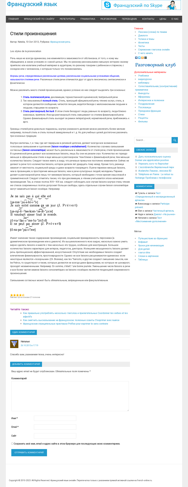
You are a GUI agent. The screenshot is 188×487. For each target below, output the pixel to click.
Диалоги (143, 35)
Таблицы (143, 259)
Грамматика (87, 19)
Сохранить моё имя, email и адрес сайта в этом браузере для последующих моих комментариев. (67, 443)
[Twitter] (139, 57)
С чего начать (145, 53)
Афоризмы (144, 96)
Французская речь (60, 41)
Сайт (13, 435)
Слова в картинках (148, 256)
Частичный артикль (163, 210)
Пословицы (144, 107)
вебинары (143, 82)
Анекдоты (143, 93)
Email (15, 427)
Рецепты (143, 118)
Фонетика (143, 42)
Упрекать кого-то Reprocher (153, 163)
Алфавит (143, 242)
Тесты (141, 46)
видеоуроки (145, 79)
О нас (175, 19)
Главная (14, 19)
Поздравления (146, 103)
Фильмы (143, 121)
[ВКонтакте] (136, 57)
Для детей (144, 249)
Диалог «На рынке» (164, 214)
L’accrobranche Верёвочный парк (156, 167)
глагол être (144, 252)
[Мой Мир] (145, 57)
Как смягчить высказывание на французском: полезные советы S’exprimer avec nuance (71, 320)
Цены (163, 19)
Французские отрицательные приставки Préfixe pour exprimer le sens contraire (65, 323)
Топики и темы (146, 39)
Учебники (143, 75)
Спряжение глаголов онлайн (154, 49)
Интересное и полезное (151, 100)
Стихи (141, 114)
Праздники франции (149, 111)
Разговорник (108, 19)
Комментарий (19, 378)
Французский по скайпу (39, 19)
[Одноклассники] (142, 57)
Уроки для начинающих (151, 245)
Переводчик (129, 19)
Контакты (148, 19)
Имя (14, 418)
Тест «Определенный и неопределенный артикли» (155, 197)
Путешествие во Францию (153, 238)
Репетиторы (67, 19)
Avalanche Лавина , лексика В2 (155, 170)
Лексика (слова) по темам (152, 32)
